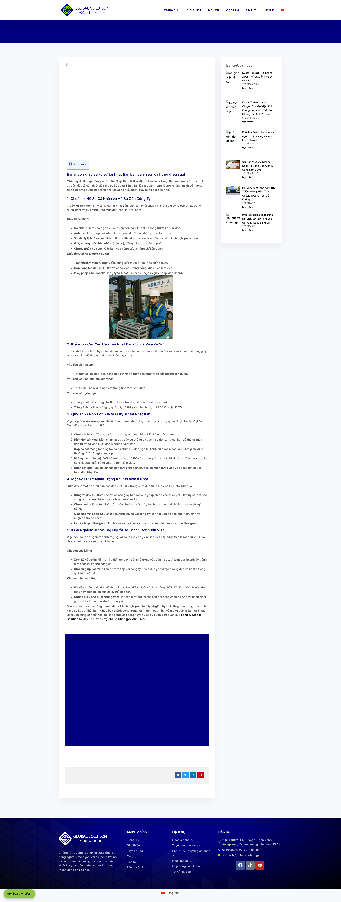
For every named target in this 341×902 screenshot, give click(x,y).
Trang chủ (172, 10)
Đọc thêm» (248, 88)
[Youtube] (259, 865)
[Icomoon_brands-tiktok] (250, 865)
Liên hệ (269, 10)
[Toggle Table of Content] (81, 165)
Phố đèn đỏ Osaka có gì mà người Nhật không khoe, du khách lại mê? (258, 135)
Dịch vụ (213, 10)
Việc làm (232, 10)
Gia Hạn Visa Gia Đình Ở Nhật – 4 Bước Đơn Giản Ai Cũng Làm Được (257, 165)
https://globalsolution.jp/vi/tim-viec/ (120, 619)
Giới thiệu (194, 10)
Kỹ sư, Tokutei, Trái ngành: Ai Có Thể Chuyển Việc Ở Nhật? (257, 76)
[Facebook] (240, 865)
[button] (178, 775)
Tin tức (251, 10)
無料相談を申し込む (19, 893)
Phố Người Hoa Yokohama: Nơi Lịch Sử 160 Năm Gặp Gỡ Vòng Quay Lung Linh (258, 218)
